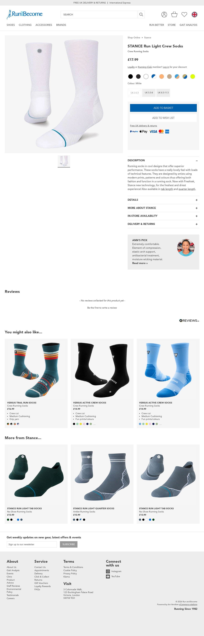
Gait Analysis (188, 24)
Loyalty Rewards (42, 586)
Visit (67, 584)
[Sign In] (164, 14)
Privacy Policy (70, 573)
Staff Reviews (13, 586)
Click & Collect (41, 576)
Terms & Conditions (73, 567)
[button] (130, 76)
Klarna (66, 576)
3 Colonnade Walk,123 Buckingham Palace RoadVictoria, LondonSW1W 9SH (78, 593)
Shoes (11, 24)
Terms (68, 561)
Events (10, 573)
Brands (61, 24)
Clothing (25, 24)
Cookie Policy (70, 570)
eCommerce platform (188, 604)
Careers (11, 598)
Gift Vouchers (41, 583)
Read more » (140, 263)
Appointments (41, 570)
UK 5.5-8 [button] (149, 92)
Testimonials (13, 595)
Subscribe (68, 544)
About (12, 561)
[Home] (24, 14)
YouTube (115, 576)
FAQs (37, 589)
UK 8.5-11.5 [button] (163, 92)
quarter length (186, 189)
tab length (167, 189)
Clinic (9, 576)
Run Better (156, 24)
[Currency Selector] (194, 15)
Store (172, 24)
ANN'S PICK (139, 240)
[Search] (141, 14)
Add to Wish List (163, 118)
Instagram (116, 571)
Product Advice (11, 581)
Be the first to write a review (102, 307)
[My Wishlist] (184, 14)
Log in (166, 67)
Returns (38, 580)
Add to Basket (163, 108)
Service (41, 561)
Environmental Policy (14, 590)
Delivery (38, 573)
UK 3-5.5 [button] (135, 93)
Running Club (145, 67)
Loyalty (131, 67)
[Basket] (174, 14)
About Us (11, 567)
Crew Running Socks (138, 51)
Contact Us (40, 567)
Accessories (44, 24)
